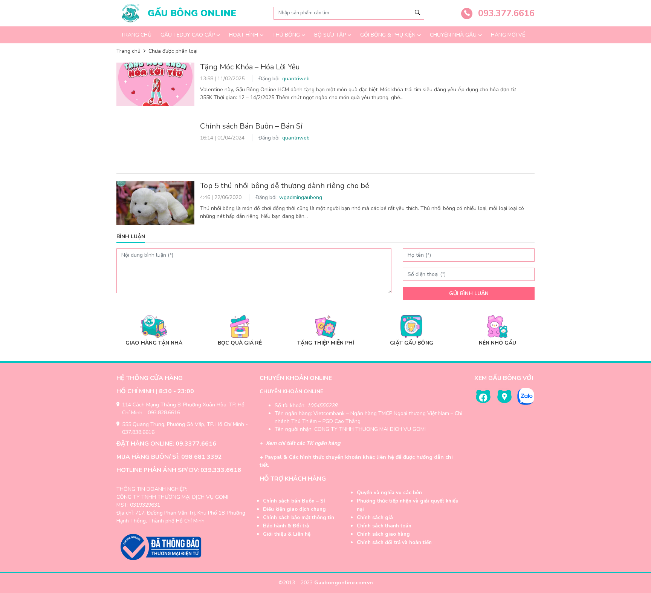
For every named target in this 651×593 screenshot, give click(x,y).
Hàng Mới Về (508, 34)
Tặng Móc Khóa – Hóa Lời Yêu (251, 67)
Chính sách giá (375, 517)
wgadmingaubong (300, 197)
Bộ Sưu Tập (330, 34)
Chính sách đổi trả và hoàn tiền (394, 542)
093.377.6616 (505, 13)
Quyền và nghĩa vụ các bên (389, 492)
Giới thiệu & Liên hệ (286, 534)
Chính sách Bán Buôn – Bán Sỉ (251, 126)
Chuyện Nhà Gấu (453, 34)
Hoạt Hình (243, 34)
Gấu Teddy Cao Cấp (187, 34)
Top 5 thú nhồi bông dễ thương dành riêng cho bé (284, 186)
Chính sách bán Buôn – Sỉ (294, 501)
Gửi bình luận (469, 293)
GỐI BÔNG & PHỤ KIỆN (388, 34)
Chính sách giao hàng (383, 534)
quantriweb (296, 78)
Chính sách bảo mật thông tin (298, 517)
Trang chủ (136, 34)
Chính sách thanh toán (384, 526)
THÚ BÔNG (286, 34)
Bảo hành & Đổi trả (286, 526)
